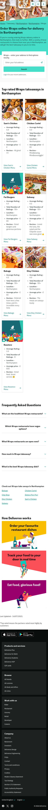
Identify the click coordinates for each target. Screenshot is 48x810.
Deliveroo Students (11, 658)
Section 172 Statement (12, 785)
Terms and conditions (12, 765)
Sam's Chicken (31, 499)
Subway (5, 503)
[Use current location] (42, 62)
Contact (7, 761)
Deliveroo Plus (9, 650)
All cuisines (8, 683)
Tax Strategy (8, 781)
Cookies (7, 773)
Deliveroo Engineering (12, 753)
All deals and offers (11, 687)
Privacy (6, 769)
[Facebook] (3, 806)
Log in (6, 75)
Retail (6, 716)
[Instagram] (12, 806)
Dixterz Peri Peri (31, 495)
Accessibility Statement (12, 792)
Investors (7, 746)
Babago (5, 491)
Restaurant (8, 709)
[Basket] (33, 4)
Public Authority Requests (13, 788)
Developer (8, 720)
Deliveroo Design (10, 750)
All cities (7, 691)
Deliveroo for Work (11, 654)
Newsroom (8, 742)
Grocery (7, 712)
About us (7, 738)
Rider (6, 705)
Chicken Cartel (31, 491)
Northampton (21, 23)
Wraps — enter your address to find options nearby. (21, 56)
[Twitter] (7, 806)
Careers (7, 724)
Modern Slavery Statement (13, 777)
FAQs (6, 757)
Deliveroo (8, 4)
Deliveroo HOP (9, 662)
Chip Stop (5, 495)
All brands (7, 679)
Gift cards (7, 666)
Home (2, 23)
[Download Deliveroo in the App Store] (9, 634)
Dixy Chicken (7, 499)
